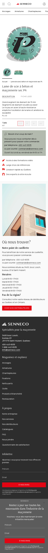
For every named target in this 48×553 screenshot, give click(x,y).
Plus (4, 116)
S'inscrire (24, 485)
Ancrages (6, 362)
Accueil (4, 81)
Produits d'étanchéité (12, 393)
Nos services (8, 419)
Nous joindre (8, 439)
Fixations (6, 378)
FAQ (4, 434)
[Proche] (44, 502)
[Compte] (44, 4)
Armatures (7, 368)
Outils (4, 388)
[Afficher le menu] (3, 4)
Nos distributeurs (10, 424)
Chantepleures (9, 373)
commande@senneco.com (28, 262)
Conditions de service (23, 492)
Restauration (8, 398)
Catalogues (7, 429)
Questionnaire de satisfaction (16, 444)
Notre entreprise (9, 413)
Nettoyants (7, 383)
